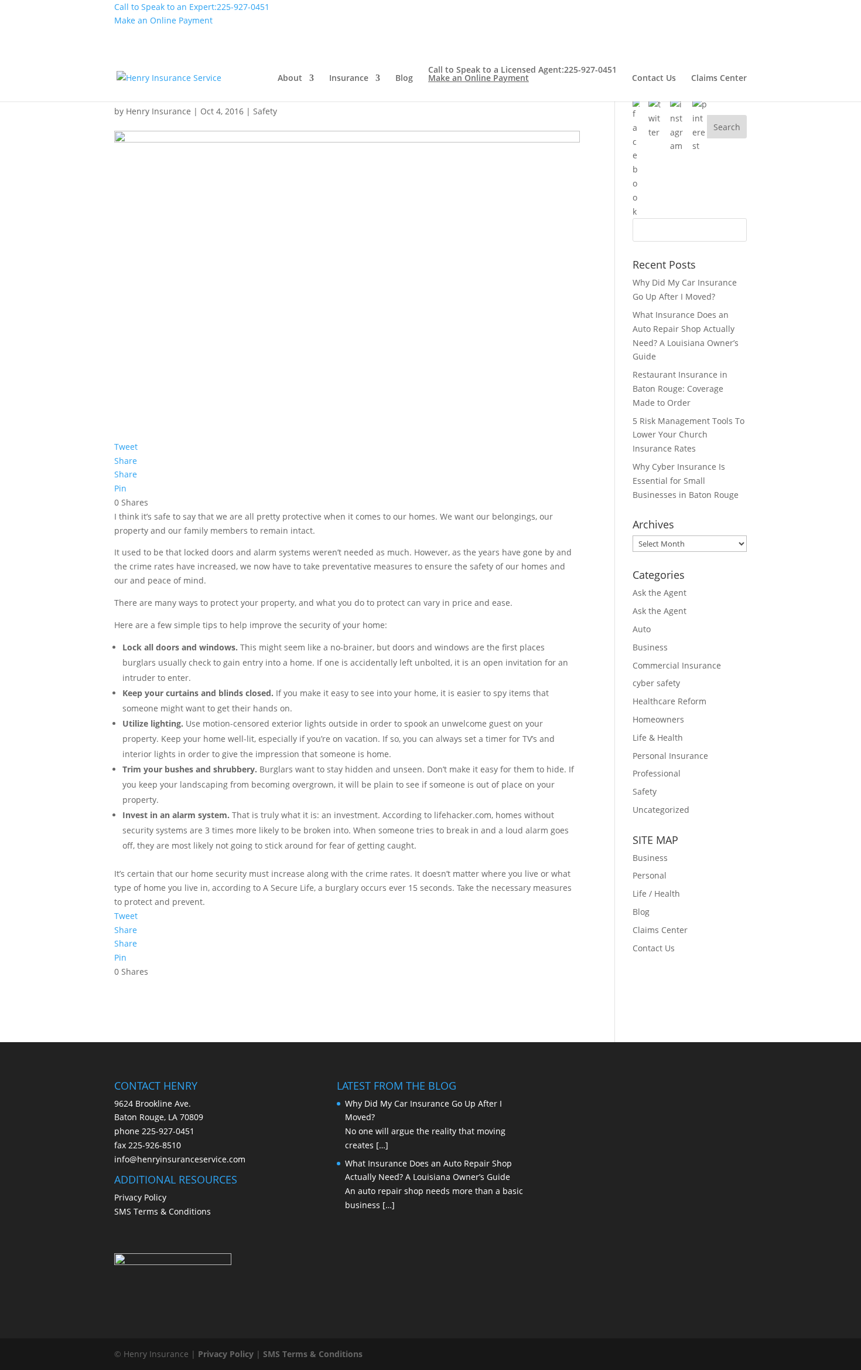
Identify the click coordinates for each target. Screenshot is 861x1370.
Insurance (348, 78)
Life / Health (656, 893)
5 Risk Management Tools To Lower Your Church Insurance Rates (688, 435)
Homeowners (658, 719)
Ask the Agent (659, 592)
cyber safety (656, 683)
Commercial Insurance (677, 665)
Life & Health (658, 737)
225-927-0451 (168, 1131)
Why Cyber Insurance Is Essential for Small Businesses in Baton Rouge (686, 480)
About (290, 78)
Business (650, 647)
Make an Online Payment (163, 20)
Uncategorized (661, 809)
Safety (645, 791)
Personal (650, 875)
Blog (404, 78)
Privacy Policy (140, 1197)
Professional (657, 773)
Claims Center (719, 78)
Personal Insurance (670, 755)
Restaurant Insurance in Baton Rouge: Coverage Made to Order (680, 388)
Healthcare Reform (669, 701)
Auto (642, 629)
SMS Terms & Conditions (162, 1211)
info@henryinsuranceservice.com (179, 1159)
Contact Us (654, 78)
